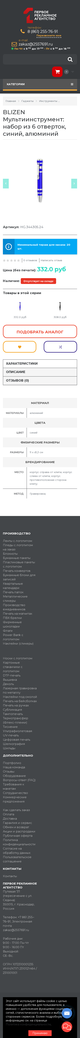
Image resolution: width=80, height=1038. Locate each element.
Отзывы (8, 771)
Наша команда (14, 767)
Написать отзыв (51, 260)
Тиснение (10, 727)
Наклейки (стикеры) (18, 643)
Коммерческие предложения (15, 799)
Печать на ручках (16, 705)
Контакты (10, 876)
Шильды (9, 748)
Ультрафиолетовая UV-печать (17, 733)
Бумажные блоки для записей (19, 577)
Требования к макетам (13, 786)
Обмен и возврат (16, 827)
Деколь (8, 684)
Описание (15, 372)
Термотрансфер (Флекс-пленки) (15, 720)
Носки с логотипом (17, 658)
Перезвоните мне (49, 35)
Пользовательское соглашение (17, 859)
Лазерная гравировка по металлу (20, 690)
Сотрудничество (15, 793)
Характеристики (22, 363)
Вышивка (10, 679)
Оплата (8, 814)
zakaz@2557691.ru (36, 44)
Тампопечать (13, 714)
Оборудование (14, 776)
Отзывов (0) (17, 380)
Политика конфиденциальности (19, 842)
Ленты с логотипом (17, 541)
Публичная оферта (17, 835)
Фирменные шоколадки (12, 624)
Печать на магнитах (17, 613)
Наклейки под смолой (20, 697)
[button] (67, 1026)
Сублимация (12, 709)
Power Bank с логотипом (13, 637)
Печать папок (13, 592)
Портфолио (12, 763)
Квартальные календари (13, 586)
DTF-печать (11, 675)
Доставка (10, 818)
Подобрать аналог (40, 332)
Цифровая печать (16, 739)
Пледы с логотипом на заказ (18, 547)
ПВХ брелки (12, 618)
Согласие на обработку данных (16, 851)
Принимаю (40, 1033)
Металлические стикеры (15, 599)
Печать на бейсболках (20, 701)
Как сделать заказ (16, 810)
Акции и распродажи (19, 831)
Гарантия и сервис (17, 823)
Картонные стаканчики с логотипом (13, 667)
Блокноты (10, 553)
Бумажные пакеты (16, 558)
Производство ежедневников (14, 607)
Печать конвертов (16, 571)
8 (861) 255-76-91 (43, 32)
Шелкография (14, 744)
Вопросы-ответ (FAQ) (19, 780)
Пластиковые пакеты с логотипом (19, 564)
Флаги (8, 630)
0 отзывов (30, 260)
